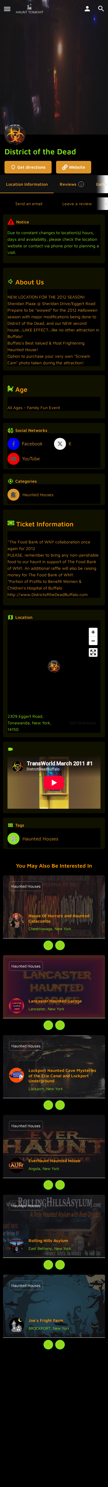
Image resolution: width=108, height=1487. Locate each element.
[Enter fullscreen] (93, 652)
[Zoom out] (93, 640)
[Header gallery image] (54, 67)
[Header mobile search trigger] (101, 9)
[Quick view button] (48, 945)
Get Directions (82, 722)
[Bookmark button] (60, 945)
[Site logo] (30, 9)
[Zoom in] (93, 632)
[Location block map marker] (54, 666)
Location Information (27, 184)
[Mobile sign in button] (87, 9)
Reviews (71, 184)
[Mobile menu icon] (7, 9)
